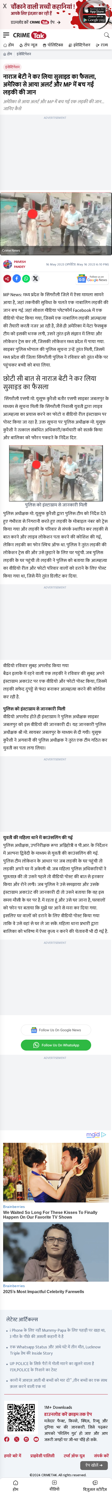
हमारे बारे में (12, 1456)
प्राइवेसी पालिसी (42, 1456)
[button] (8, 45)
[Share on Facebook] (17, 278)
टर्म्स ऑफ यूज (74, 1456)
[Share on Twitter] (35, 278)
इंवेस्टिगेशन (24, 54)
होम (9, 54)
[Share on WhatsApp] (26, 278)
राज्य (104, 45)
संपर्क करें (101, 1456)
